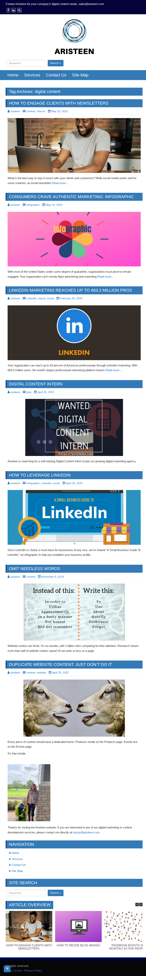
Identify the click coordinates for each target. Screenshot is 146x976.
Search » (55, 62)
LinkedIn (31, 298)
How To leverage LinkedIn (40, 475)
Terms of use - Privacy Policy (24, 970)
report (41, 298)
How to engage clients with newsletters (59, 103)
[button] (141, 904)
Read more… (60, 183)
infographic (33, 204)
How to (41, 111)
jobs (28, 392)
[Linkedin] (13, 10)
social (50, 298)
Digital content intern (36, 384)
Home (12, 75)
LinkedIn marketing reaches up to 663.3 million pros (70, 290)
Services (32, 75)
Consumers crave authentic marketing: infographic (71, 196)
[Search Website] (18, 10)
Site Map (80, 75)
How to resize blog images (78, 945)
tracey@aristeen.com (86, 832)
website (41, 672)
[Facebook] (8, 10)
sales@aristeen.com (91, 4)
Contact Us (56, 75)
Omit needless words (34, 568)
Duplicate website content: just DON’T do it (60, 664)
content (30, 111)
